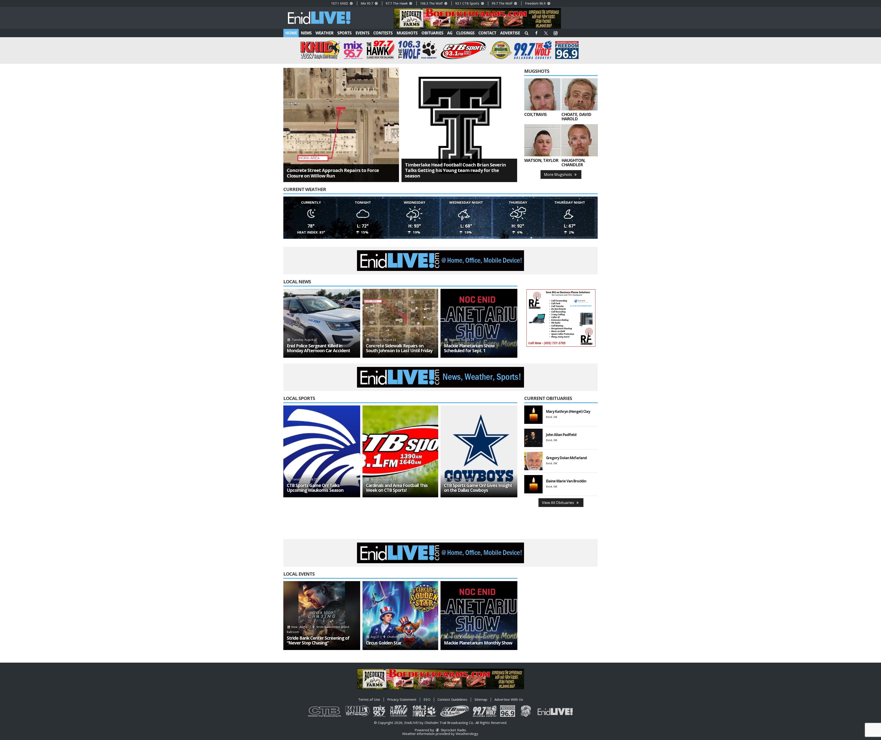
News (306, 33)
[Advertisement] (477, 18)
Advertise (510, 33)
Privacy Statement (401, 699)
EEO (427, 699)
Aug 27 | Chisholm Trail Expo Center (396, 637)
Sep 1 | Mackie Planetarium (468, 637)
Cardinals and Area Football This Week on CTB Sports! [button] (397, 488)
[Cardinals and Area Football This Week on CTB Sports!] (400, 451)
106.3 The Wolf (431, 3)
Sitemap (480, 699)
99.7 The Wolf (502, 3)
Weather (324, 33)
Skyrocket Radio (453, 730)
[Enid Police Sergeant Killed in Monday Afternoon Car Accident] (321, 323)
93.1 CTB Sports (467, 3)
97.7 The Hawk (397, 3)
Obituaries (432, 33)
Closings (465, 33)
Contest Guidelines (452, 699)
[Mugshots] (542, 94)
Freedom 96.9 (535, 3)
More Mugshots (558, 174)
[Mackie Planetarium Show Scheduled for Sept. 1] (478, 323)
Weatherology (467, 733)
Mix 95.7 (367, 3)
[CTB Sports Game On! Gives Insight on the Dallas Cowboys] (478, 451)
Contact (487, 33)
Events (362, 33)
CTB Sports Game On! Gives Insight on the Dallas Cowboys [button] (478, 488)
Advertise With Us (508, 699)
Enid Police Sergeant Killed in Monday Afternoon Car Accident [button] (318, 348)
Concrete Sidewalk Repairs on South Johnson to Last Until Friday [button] (399, 348)
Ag (449, 33)
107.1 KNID (340, 3)
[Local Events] (321, 615)
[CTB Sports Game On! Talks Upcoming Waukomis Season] (321, 451)
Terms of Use (369, 699)
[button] (526, 33)
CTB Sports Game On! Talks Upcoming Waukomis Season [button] (315, 488)
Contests (383, 33)
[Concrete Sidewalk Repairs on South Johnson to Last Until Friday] (400, 323)
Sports (344, 33)
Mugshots (407, 33)
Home (291, 33)
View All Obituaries (558, 502)
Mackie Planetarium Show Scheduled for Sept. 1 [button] (469, 348)
